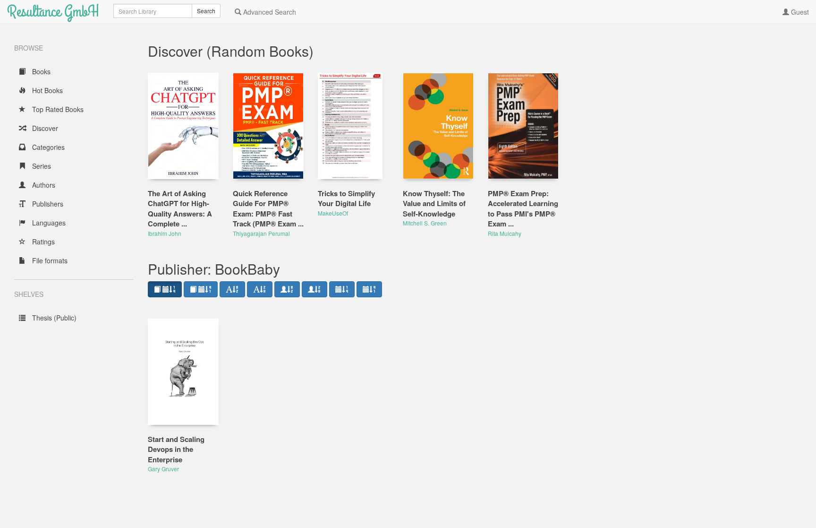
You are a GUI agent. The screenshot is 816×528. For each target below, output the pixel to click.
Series (40, 166)
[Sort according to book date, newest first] (165, 289)
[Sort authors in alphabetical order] (287, 289)
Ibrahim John (164, 233)
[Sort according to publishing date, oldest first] (369, 289)
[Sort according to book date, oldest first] (201, 289)
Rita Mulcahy (504, 233)
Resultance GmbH (53, 11)
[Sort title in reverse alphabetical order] (259, 289)
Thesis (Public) (53, 317)
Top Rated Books (57, 109)
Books (40, 71)
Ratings (42, 241)
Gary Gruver (163, 469)
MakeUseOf (333, 213)
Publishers (46, 203)
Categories (47, 147)
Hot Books (46, 90)
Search (206, 11)
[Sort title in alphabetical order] (232, 289)
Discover (44, 128)
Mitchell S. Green (425, 223)
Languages (48, 222)
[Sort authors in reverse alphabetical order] (314, 289)
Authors (42, 185)
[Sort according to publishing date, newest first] (342, 289)
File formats (49, 260)
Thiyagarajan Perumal (261, 233)
